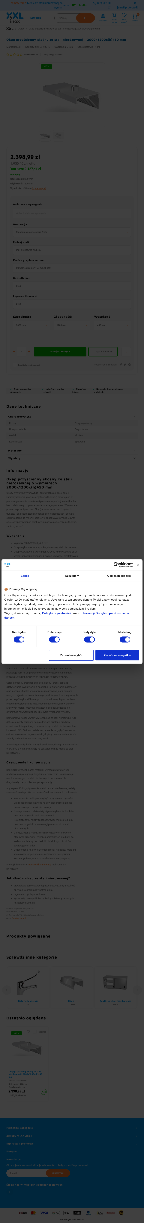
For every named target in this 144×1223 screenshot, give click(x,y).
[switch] (54, 639)
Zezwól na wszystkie (117, 655)
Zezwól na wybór (71, 655)
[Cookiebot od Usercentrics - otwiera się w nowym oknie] (116, 565)
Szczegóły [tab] (72, 575)
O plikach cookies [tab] (119, 575)
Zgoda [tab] (25, 575)
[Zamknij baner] (138, 565)
